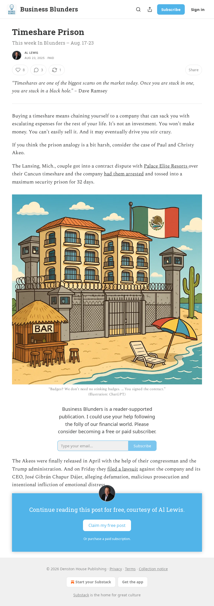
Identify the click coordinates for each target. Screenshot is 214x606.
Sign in (198, 9)
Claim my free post (107, 525)
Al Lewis (31, 53)
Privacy (116, 568)
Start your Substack (93, 581)
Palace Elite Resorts (166, 166)
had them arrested (124, 174)
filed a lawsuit (122, 469)
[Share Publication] (150, 9)
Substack (81, 594)
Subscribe (171, 9)
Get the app (132, 581)
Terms (130, 568)
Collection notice (153, 568)
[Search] (138, 9)
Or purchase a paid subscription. (107, 539)
